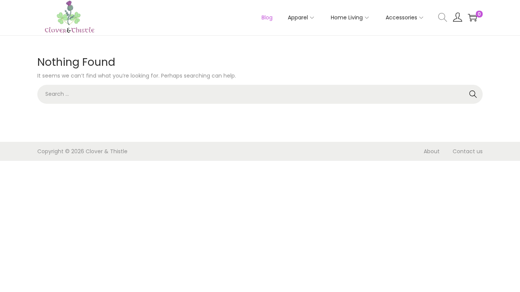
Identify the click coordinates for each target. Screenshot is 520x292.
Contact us (468, 151)
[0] (472, 17)
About (432, 151)
